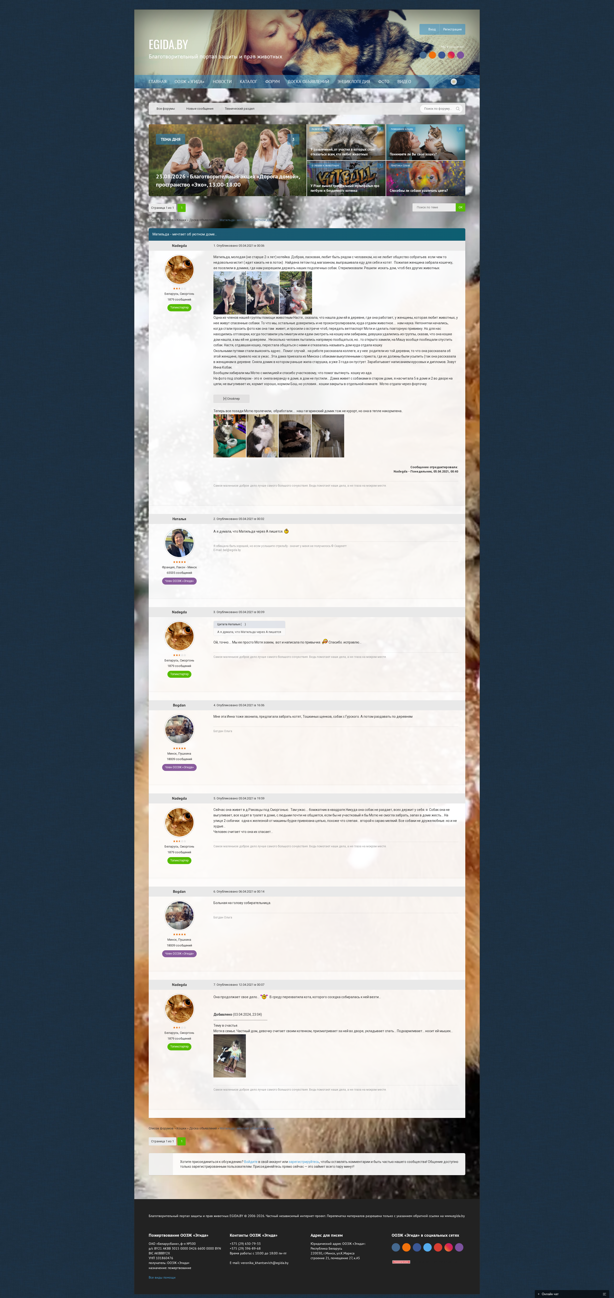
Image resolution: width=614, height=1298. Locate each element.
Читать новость (307, 701)
